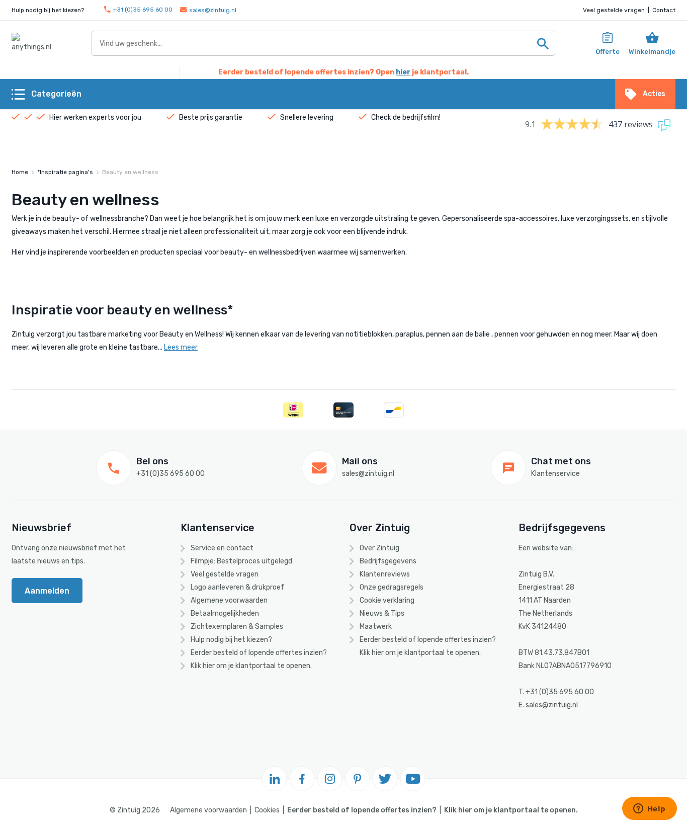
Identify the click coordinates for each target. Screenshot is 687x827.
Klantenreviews (385, 574)
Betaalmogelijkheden (225, 613)
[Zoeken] (542, 43)
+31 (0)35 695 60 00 (143, 10)
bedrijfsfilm (420, 117)
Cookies (267, 810)
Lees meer (181, 347)
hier (403, 72)
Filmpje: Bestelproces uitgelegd (241, 561)
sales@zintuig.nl (212, 10)
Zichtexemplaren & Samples (237, 626)
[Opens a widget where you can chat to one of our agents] (649, 809)
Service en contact (222, 548)
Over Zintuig (379, 548)
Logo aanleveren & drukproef (237, 587)
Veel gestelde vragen (614, 10)
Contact (663, 10)
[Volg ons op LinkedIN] (274, 778)
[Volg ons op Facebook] (302, 778)
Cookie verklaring (387, 600)
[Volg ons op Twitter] (385, 778)
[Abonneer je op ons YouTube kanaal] (412, 778)
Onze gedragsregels (391, 587)
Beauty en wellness (130, 172)
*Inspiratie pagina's (65, 172)
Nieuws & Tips (382, 613)
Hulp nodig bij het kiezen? (231, 639)
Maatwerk (376, 626)
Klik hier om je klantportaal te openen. (251, 665)
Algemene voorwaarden (229, 600)
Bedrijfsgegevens (388, 561)
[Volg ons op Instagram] (329, 778)
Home (20, 172)
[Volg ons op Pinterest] (357, 778)
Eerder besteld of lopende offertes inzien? (259, 652)
